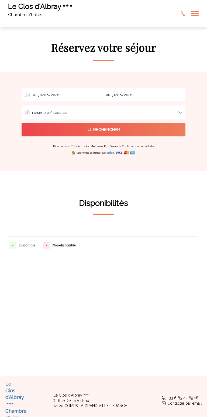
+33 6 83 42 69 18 (182, 398)
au (108, 95)
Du (34, 95)
